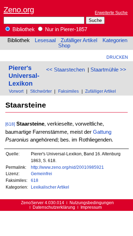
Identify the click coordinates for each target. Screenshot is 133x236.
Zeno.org (19, 9)
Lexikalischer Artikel (50, 187)
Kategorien (114, 40)
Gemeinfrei (41, 173)
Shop (64, 45)
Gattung (102, 132)
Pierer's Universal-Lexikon (24, 75)
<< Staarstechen (65, 70)
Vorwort (16, 91)
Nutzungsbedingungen (92, 202)
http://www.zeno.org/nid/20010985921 (67, 167)
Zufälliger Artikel (79, 40)
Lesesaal (45, 40)
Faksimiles (68, 91)
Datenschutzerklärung (54, 207)
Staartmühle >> (108, 70)
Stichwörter (41, 91)
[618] (10, 124)
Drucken (117, 57)
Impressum (91, 207)
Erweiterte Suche (111, 12)
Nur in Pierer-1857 (65, 29)
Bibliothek (23, 29)
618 (34, 180)
